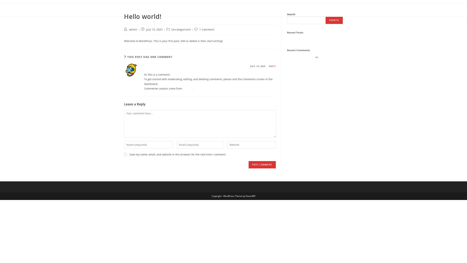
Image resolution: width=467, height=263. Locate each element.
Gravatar (188, 88)
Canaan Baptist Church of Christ (156, 10)
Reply (272, 66)
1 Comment (206, 29)
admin (133, 29)
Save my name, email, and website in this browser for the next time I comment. (178, 154)
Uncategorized (181, 29)
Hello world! (293, 39)
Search (334, 20)
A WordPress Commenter (164, 66)
